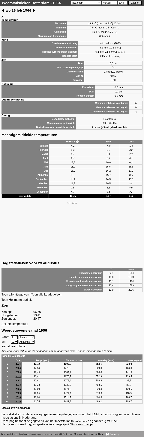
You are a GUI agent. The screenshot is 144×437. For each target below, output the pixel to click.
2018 (18, 397)
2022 (18, 376)
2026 (18, 364)
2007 (18, 381)
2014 (18, 385)
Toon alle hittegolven (15, 294)
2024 (18, 368)
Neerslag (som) (106, 360)
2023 (18, 393)
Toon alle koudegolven (46, 294)
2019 (18, 402)
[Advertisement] (72, 231)
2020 (18, 372)
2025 (18, 389)
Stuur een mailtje (81, 424)
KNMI (99, 434)
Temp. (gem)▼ (43, 360)
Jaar (18, 360)
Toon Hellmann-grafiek (17, 299)
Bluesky (114, 434)
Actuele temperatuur (15, 323)
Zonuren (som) (74, 360)
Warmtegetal (135, 360)
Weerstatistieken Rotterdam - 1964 (31, 3)
